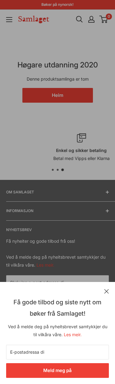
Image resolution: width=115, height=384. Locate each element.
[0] (104, 19)
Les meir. (73, 334)
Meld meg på (57, 370)
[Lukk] (106, 291)
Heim (57, 95)
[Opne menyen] (9, 19)
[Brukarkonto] (91, 19)
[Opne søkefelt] (79, 19)
